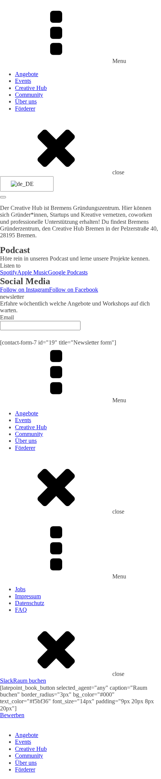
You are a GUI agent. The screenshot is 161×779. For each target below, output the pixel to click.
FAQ (21, 610)
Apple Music (32, 272)
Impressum (28, 596)
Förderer (25, 108)
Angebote (26, 74)
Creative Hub (31, 88)
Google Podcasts (68, 272)
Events (23, 81)
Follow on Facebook (73, 289)
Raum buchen (29, 680)
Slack (6, 680)
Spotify (8, 272)
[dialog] (80, 746)
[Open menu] (3, 197)
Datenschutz (29, 603)
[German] (25, 184)
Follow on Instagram (24, 289)
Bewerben (12, 715)
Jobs (20, 589)
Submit (80, 334)
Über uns (26, 101)
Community (29, 94)
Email (7, 317)
